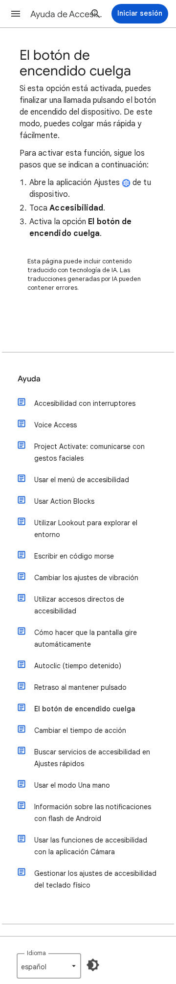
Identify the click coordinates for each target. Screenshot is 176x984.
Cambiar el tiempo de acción (80, 730)
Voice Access (55, 425)
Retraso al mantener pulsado (80, 687)
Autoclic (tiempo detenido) (77, 665)
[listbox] (49, 966)
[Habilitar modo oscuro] (93, 965)
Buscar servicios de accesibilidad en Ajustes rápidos (92, 758)
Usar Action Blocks (64, 501)
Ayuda (29, 379)
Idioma (36, 953)
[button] (15, 13)
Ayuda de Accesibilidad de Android (66, 14)
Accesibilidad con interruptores (84, 403)
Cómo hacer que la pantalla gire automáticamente (85, 638)
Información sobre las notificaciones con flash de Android (92, 812)
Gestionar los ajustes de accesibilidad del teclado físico (95, 879)
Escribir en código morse (74, 556)
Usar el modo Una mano (72, 785)
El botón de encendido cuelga (84, 708)
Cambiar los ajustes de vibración (86, 577)
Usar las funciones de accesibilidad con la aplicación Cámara (90, 846)
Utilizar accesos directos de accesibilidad (79, 605)
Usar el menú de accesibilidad (81, 479)
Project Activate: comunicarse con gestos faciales (89, 452)
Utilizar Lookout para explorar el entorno (85, 528)
